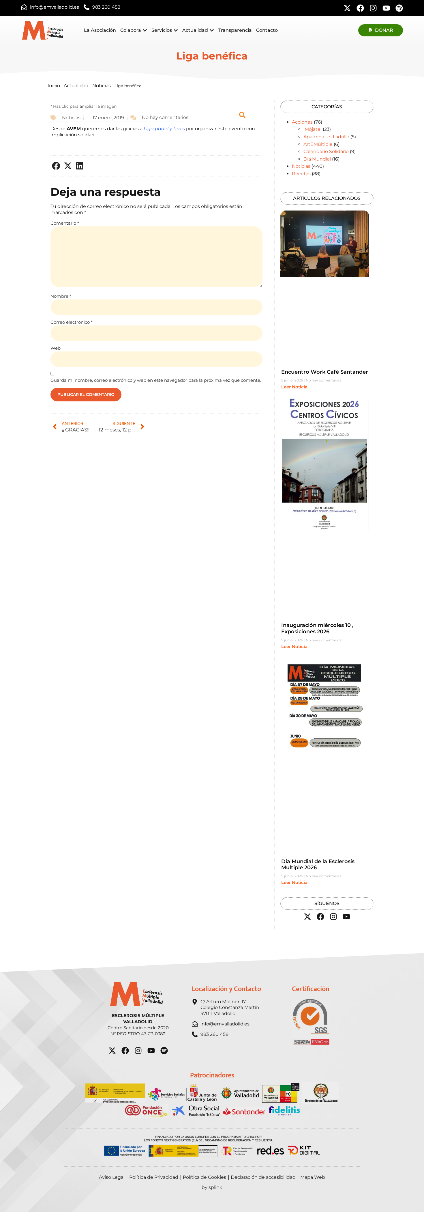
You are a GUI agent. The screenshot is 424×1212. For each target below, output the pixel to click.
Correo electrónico (71, 322)
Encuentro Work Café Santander (324, 372)
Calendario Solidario (326, 151)
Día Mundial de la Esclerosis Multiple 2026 (317, 864)
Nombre (60, 296)
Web (55, 348)
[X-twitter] (347, 8)
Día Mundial (317, 159)
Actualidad (76, 85)
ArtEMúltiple (318, 144)
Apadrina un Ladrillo (326, 136)
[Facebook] (360, 8)
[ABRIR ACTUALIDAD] (211, 30)
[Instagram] (373, 8)
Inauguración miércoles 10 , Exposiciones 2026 (317, 628)
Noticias (101, 85)
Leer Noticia (294, 387)
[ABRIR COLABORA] (144, 30)
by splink (212, 1187)
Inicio (54, 85)
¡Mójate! (312, 129)
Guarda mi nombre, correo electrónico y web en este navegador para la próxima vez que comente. (155, 380)
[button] (56, 166)
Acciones (302, 122)
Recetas (301, 173)
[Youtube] (386, 8)
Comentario (64, 223)
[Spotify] (399, 8)
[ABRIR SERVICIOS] (175, 30)
